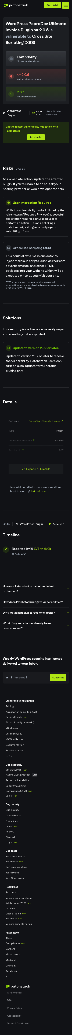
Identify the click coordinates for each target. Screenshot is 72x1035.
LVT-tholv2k (42, 549)
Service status (14, 750)
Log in (9, 756)
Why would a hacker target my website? (29, 612)
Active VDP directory (21, 774)
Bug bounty (13, 809)
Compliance (15, 943)
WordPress (13, 872)
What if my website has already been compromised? (27, 626)
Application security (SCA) (21, 712)
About (10, 938)
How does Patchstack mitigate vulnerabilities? (33, 602)
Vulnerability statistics (19, 924)
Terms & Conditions (18, 1023)
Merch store (13, 954)
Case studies (16, 913)
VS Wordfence (14, 739)
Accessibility (14, 1015)
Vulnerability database (19, 898)
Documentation (15, 744)
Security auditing (16, 785)
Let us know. (38, 491)
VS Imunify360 (14, 733)
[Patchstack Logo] (16, 5)
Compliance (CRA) (19, 791)
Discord (10, 837)
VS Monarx (12, 728)
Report (10, 831)
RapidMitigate (16, 717)
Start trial (52, 5)
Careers (11, 948)
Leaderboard (14, 815)
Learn (11, 826)
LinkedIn (11, 965)
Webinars (14, 918)
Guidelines (12, 821)
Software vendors (16, 867)
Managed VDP (16, 769)
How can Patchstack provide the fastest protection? (28, 589)
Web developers (16, 856)
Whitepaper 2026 (18, 903)
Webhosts (14, 861)
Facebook (12, 971)
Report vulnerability (18, 780)
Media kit (11, 960)
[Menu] (65, 5)
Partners (11, 892)
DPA (9, 1000)
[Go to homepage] (36, 986)
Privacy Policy (14, 1008)
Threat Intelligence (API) (20, 722)
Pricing (10, 706)
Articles (11, 908)
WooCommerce (15, 878)
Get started (36, 137)
